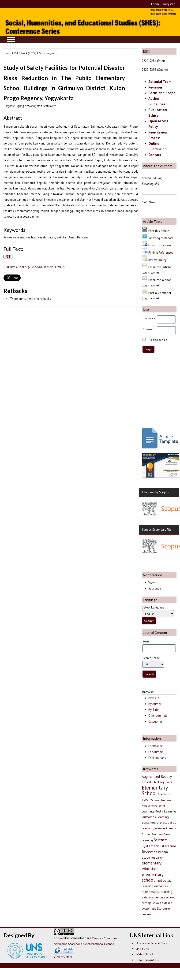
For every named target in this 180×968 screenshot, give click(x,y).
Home (7, 53)
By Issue (153, 698)
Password (148, 329)
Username (148, 318)
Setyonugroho (48, 53)
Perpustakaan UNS (147, 960)
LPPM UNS (142, 948)
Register (169, 4)
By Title (153, 710)
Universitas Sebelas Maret (152, 943)
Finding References (160, 252)
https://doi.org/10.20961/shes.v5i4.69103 (37, 267)
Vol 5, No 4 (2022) (25, 53)
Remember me (158, 339)
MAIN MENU (11, 39)
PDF (8, 256)
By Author (154, 704)
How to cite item (159, 245)
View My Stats (63, 957)
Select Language (153, 607)
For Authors (156, 752)
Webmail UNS (144, 954)
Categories (155, 721)
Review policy (157, 260)
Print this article (158, 231)
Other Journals (157, 716)
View (151, 583)
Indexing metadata (160, 238)
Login (155, 4)
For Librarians (157, 758)
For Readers (156, 746)
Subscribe (154, 588)
